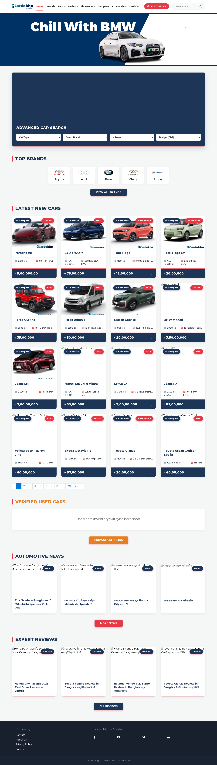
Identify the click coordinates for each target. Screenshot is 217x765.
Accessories (119, 6)
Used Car (134, 6)
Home (39, 6)
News (61, 6)
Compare (103, 6)
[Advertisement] (108, 101)
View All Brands (108, 192)
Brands (51, 6)
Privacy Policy (24, 744)
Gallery (20, 749)
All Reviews (108, 706)
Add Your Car (158, 6)
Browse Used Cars (108, 540)
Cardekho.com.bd (113, 760)
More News (108, 623)
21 (76, 486)
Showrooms (88, 6)
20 (69, 486)
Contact (20, 734)
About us (21, 739)
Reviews (73, 6)
